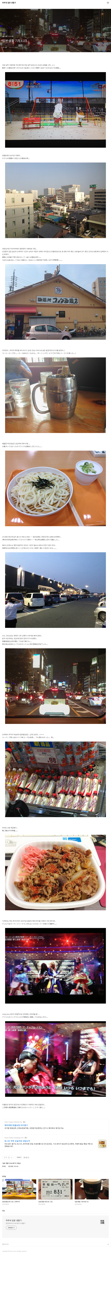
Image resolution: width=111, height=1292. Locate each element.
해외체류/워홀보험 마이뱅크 (16, 1125)
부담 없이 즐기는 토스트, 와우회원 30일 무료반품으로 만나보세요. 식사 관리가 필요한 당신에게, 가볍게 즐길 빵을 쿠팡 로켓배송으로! (48, 1144)
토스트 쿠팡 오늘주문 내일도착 (17, 1141)
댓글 (3, 1211)
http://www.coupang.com (14, 1138)
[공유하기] (8, 1157)
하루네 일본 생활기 (9, 3)
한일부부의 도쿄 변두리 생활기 (15, 1223)
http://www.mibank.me (13, 1122)
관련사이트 (5, 1244)
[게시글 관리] (11, 1157)
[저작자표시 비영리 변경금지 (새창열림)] (26, 1157)
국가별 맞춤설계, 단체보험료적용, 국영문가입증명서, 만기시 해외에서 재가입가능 (34, 1128)
